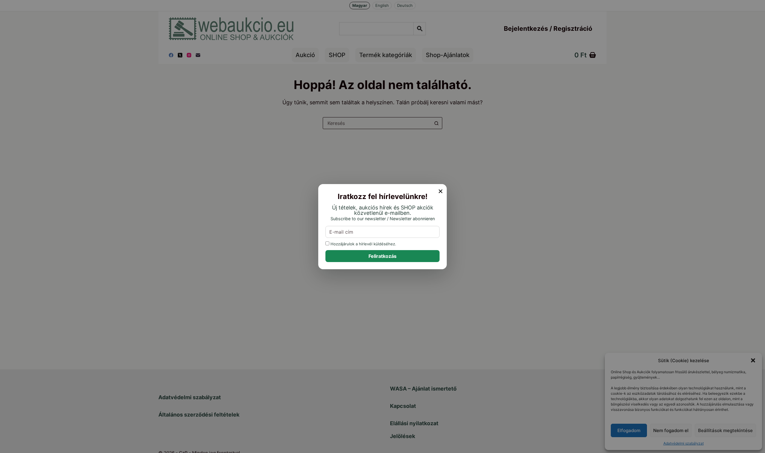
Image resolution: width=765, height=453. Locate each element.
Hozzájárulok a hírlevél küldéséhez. (362, 243)
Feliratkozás (382, 256)
